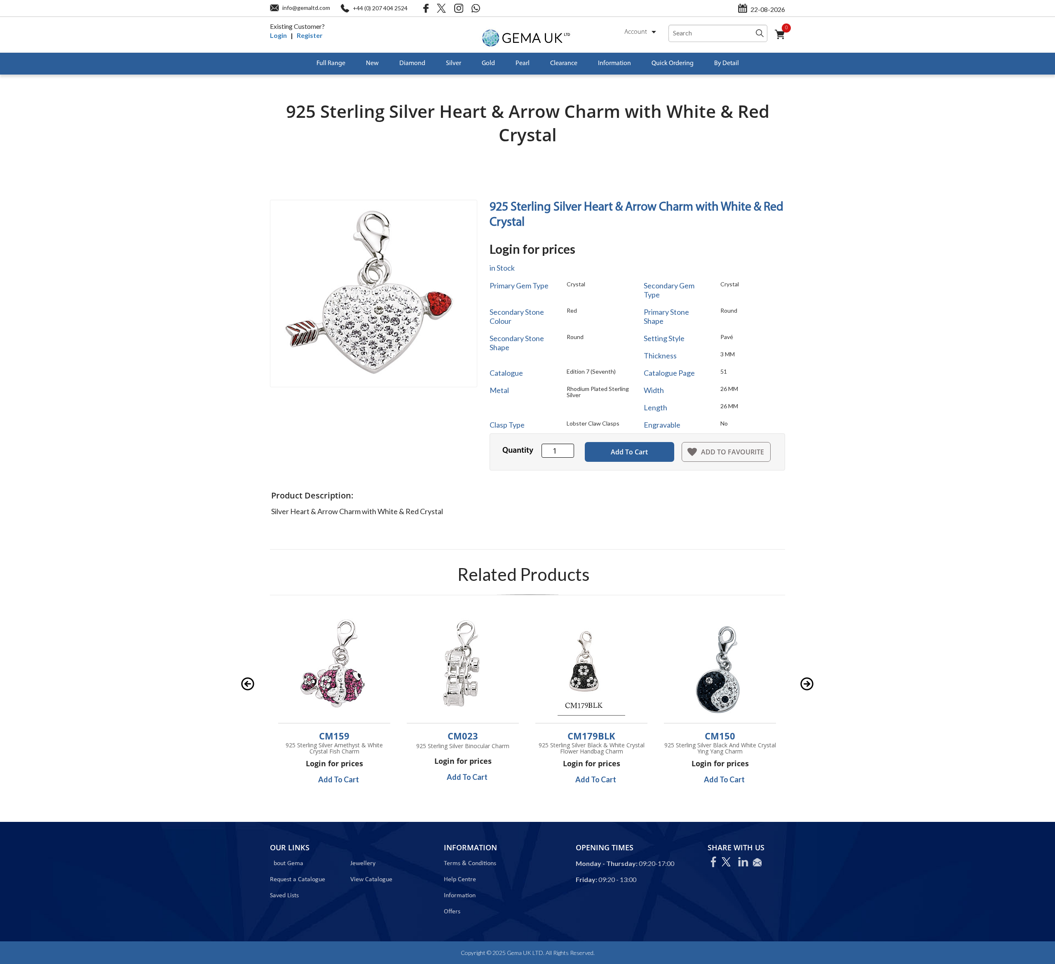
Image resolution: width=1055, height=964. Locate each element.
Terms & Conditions (470, 863)
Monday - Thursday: (607, 863)
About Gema (286, 863)
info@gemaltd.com (306, 7)
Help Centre (460, 879)
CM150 (720, 736)
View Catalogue (371, 879)
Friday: (586, 879)
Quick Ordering (673, 63)
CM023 (463, 736)
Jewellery (362, 863)
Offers (452, 911)
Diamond (412, 63)
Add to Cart (629, 451)
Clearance (563, 63)
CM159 (334, 736)
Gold (488, 63)
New (372, 63)
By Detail (726, 63)
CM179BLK (591, 736)
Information (614, 63)
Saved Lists (284, 895)
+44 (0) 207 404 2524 (380, 8)
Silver (453, 63)
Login (278, 35)
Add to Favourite (732, 451)
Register (310, 35)
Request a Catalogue (297, 879)
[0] (783, 39)
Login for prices (532, 248)
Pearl (523, 63)
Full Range (330, 63)
